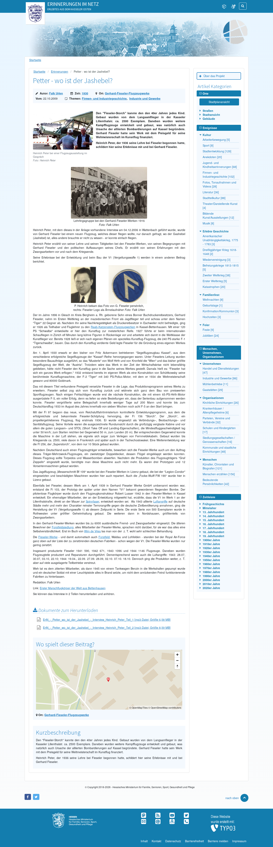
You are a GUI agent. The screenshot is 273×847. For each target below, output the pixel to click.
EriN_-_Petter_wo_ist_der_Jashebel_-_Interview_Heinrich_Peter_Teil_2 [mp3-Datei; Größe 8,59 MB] (106, 628)
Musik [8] (208, 223)
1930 (85, 93)
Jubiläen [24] (211, 335)
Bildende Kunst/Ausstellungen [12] (218, 215)
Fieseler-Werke (48, 537)
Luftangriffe (160, 501)
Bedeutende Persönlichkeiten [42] (216, 482)
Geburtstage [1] (212, 305)
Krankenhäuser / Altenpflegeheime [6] (216, 410)
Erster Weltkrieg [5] (215, 281)
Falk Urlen (56, 93)
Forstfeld (104, 537)
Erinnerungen (59, 71)
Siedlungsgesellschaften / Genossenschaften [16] (219, 440)
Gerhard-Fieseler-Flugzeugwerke (127, 93)
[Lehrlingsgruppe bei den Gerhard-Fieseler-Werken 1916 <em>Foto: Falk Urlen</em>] (109, 169)
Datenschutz (173, 841)
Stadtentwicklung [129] (217, 151)
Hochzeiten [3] (212, 317)
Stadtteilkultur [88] (214, 198)
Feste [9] (208, 330)
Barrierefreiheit (194, 841)
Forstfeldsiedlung (63, 527)
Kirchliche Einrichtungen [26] (221, 403)
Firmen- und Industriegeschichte (104, 98)
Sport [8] (208, 145)
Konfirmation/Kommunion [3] (221, 311)
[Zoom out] (177, 660)
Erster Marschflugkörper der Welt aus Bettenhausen (73, 588)
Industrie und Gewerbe (144, 98)
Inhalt (144, 841)
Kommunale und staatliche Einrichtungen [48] (219, 449)
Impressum (239, 841)
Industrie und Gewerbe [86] (220, 378)
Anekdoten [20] (212, 157)
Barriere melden (218, 841)
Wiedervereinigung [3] (216, 260)
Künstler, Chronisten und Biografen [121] (218, 466)
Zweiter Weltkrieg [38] (216, 275)
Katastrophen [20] (214, 287)
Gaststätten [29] (213, 390)
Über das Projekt (214, 76)
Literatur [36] (211, 192)
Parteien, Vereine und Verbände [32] (216, 420)
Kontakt (156, 841)
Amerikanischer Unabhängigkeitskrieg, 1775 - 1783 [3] (220, 240)
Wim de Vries (92, 531)
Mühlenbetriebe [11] (215, 384)
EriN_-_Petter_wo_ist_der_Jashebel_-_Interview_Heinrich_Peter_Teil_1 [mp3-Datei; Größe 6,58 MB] (106, 620)
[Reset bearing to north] (177, 666)
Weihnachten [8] (213, 300)
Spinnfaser (92, 501)
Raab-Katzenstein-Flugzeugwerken (113, 327)
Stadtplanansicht (219, 102)
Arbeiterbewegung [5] (216, 140)
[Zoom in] (177, 655)
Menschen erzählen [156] (219, 474)
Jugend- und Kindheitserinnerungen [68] (220, 165)
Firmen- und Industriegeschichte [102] (218, 175)
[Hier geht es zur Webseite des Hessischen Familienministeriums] (79, 815)
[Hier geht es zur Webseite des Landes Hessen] (35, 6)
